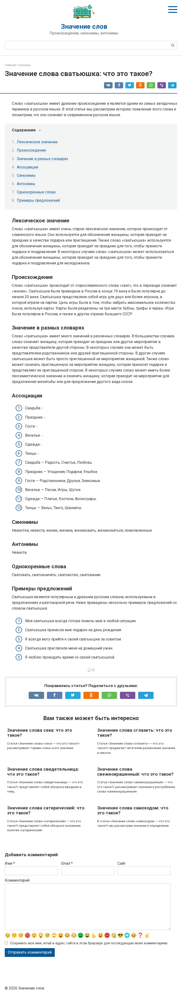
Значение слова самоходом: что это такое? (132, 810)
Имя (10, 863)
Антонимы (26, 183)
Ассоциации (27, 167)
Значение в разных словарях (42, 159)
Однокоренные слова (36, 192)
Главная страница (17, 65)
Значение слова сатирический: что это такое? (45, 810)
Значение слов (84, 26)
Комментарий (17, 880)
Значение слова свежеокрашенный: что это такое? (135, 771)
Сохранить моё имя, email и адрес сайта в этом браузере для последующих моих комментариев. (89, 943)
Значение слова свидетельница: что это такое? (43, 771)
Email (67, 863)
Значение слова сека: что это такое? (39, 732)
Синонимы (26, 175)
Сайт (122, 863)
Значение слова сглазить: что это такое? (134, 732)
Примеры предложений (38, 200)
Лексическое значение (37, 142)
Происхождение (31, 150)
